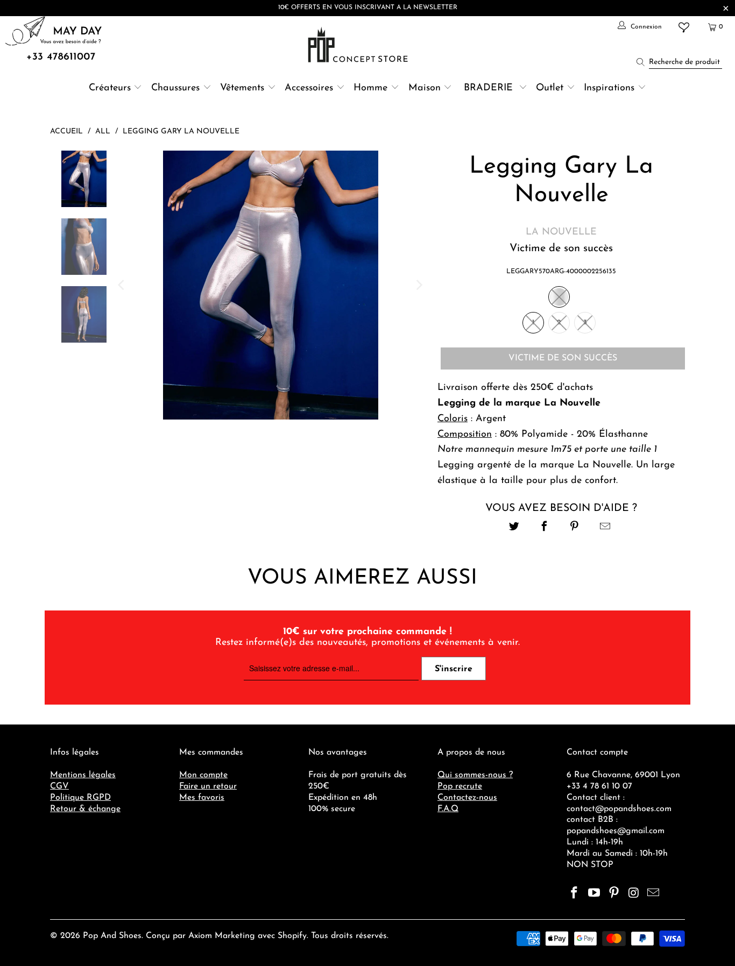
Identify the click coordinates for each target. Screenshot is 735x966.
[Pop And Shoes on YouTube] (594, 893)
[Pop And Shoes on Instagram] (634, 893)
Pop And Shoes (112, 936)
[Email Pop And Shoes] (654, 893)
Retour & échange (85, 809)
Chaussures (175, 88)
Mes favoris (201, 797)
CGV (59, 786)
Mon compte (203, 775)
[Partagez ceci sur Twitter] (514, 528)
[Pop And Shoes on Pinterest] (614, 893)
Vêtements (242, 88)
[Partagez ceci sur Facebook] (544, 528)
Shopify (292, 936)
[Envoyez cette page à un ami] (605, 528)
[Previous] (122, 285)
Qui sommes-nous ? (475, 775)
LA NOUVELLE (561, 232)
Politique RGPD (80, 797)
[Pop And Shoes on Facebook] (575, 893)
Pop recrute (459, 786)
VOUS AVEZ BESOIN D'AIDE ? (561, 508)
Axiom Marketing (221, 936)
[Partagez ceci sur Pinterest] (575, 528)
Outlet (549, 88)
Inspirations (611, 88)
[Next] (418, 285)
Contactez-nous (467, 797)
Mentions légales (83, 775)
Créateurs (110, 88)
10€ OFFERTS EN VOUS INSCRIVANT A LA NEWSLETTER (367, 7)
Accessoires (309, 88)
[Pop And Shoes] (359, 44)
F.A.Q (447, 809)
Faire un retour (208, 786)
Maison (424, 88)
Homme (370, 88)
